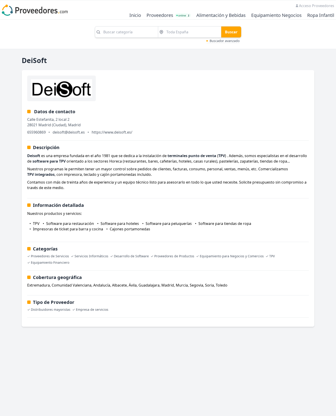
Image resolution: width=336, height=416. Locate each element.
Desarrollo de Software (131, 256)
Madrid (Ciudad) (52, 124)
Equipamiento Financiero (50, 262)
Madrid (74, 124)
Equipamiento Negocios (276, 15)
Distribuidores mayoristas (50, 309)
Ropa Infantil (320, 15)
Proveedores (160, 15)
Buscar (231, 31)
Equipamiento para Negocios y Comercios (232, 256)
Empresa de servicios (92, 309)
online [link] (183, 15)
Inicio (135, 15)
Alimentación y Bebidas (221, 15)
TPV (272, 256)
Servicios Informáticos (91, 256)
